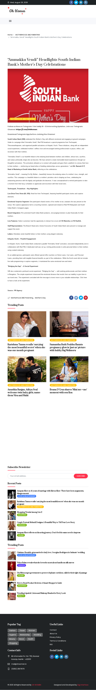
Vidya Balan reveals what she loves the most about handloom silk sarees (45, 563)
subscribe (81, 476)
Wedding (37, 635)
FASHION (21, 565)
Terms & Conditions (58, 641)
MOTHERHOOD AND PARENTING (27, 35)
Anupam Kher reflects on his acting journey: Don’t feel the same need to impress (48, 532)
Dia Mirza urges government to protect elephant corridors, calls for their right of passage (52, 573)
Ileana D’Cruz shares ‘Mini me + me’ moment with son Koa (68, 391)
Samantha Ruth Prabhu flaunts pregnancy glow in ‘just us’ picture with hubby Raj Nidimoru (68, 347)
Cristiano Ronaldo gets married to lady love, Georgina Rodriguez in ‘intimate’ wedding (51, 552)
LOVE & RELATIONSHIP (26, 496)
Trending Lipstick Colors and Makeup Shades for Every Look (41, 593)
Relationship (25, 635)
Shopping (13, 643)
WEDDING (22, 525)
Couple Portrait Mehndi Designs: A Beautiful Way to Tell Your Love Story (46, 522)
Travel (22, 630)
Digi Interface (82, 685)
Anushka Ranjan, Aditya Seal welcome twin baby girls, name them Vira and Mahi (24, 392)
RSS (51, 644)
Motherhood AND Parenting (22, 298)
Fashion (12, 630)
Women (32, 630)
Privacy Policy (55, 637)
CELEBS (21, 535)
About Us (53, 633)
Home (10, 35)
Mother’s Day (40, 298)
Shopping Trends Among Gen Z (29, 512)
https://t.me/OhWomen (26, 129)
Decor (21, 639)
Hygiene (12, 635)
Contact (53, 630)
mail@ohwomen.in (19, 664)
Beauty (12, 639)
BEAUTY (21, 596)
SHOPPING (22, 515)
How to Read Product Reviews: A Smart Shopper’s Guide (39, 583)
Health (30, 639)
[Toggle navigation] (10, 21)
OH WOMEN (36, 685)
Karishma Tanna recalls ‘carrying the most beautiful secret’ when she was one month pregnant (26, 347)
